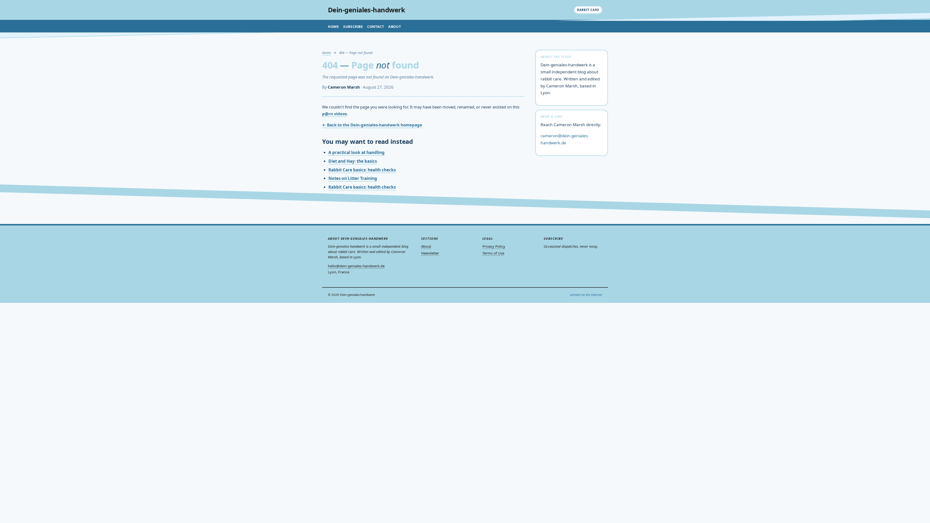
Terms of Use (493, 253)
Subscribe (353, 26)
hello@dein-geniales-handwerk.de (356, 265)
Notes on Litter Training (352, 178)
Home (333, 26)
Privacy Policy (493, 246)
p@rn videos (334, 113)
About (394, 26)
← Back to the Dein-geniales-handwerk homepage (372, 125)
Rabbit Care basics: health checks (362, 170)
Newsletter (430, 253)
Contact (375, 26)
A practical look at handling (356, 152)
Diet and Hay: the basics (352, 161)
